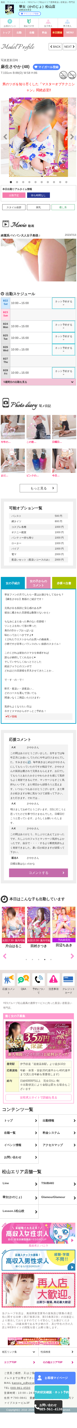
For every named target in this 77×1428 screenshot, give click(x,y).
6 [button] (42, 182)
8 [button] (54, 182)
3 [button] (23, 182)
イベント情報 (12, 1145)
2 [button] (17, 182)
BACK (56, 46)
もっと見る (38, 488)
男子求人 (67, 26)
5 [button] (35, 182)
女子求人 (48, 26)
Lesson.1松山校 (13, 1211)
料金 (44, 32)
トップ (6, 32)
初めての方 (29, 26)
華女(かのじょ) (12, 1197)
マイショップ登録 (31, 14)
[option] (38, 137)
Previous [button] (4, 956)
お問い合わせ (12, 1157)
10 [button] (66, 182)
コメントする (38, 873)
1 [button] (11, 182)
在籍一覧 (10, 1132)
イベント (57, 32)
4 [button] (29, 182)
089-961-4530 (20, 1388)
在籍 (31, 32)
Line (6, 1183)
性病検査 (46, 1351)
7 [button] (48, 182)
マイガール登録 (48, 67)
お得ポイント (10, 26)
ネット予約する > (63, 303)
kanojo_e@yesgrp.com (28, 1383)
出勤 (19, 32)
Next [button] (72, 956)
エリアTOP (10, 1362)
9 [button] (60, 182)
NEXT (68, 46)
